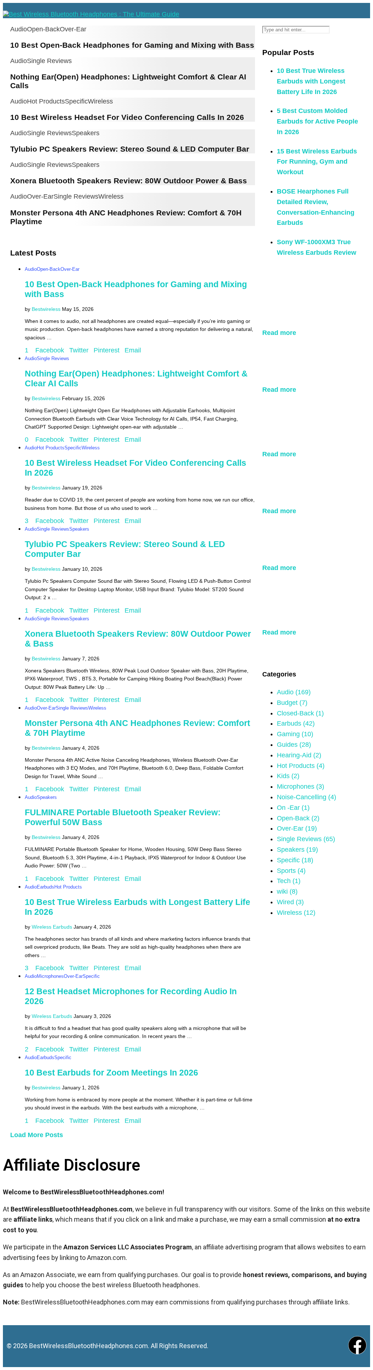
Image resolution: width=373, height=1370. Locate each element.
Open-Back (43, 29)
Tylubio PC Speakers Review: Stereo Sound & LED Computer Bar (129, 149)
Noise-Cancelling (306, 797)
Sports (291, 870)
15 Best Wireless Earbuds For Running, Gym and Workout (317, 162)
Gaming (295, 734)
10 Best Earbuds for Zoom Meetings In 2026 (111, 1072)
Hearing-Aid (299, 755)
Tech (289, 881)
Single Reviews (49, 61)
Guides (294, 744)
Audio (18, 29)
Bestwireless (46, 309)
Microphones (50, 976)
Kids (288, 776)
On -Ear (293, 807)
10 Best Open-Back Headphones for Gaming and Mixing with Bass (132, 45)
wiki (287, 891)
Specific (76, 101)
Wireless (100, 101)
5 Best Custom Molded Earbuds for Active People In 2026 (317, 121)
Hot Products (46, 101)
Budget (292, 702)
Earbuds (45, 887)
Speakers (85, 133)
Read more (279, 332)
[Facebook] (357, 1345)
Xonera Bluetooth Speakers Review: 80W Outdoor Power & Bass (128, 180)
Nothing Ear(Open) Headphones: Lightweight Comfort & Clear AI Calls (309, 365)
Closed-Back (300, 713)
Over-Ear (73, 29)
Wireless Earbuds (52, 927)
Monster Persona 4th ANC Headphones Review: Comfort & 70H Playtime (309, 608)
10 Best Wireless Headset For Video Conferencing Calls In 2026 (127, 117)
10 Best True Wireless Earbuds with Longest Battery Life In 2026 (311, 81)
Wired (290, 902)
